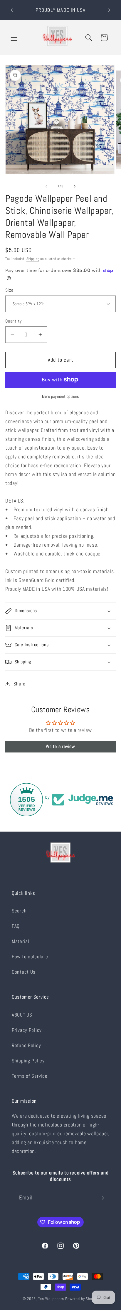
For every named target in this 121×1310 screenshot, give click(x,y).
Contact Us (24, 972)
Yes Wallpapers (51, 1298)
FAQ (16, 926)
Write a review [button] (60, 746)
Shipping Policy (28, 1061)
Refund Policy (26, 1045)
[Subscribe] (101, 1198)
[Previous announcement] (11, 10)
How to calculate (30, 957)
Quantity (13, 321)
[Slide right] (74, 186)
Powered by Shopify (81, 1298)
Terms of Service (30, 1076)
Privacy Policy (27, 1030)
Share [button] (20, 684)
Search (19, 911)
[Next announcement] (109, 10)
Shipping (32, 258)
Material (20, 941)
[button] (14, 38)
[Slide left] (46, 186)
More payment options (60, 396)
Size (9, 290)
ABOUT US (22, 1015)
